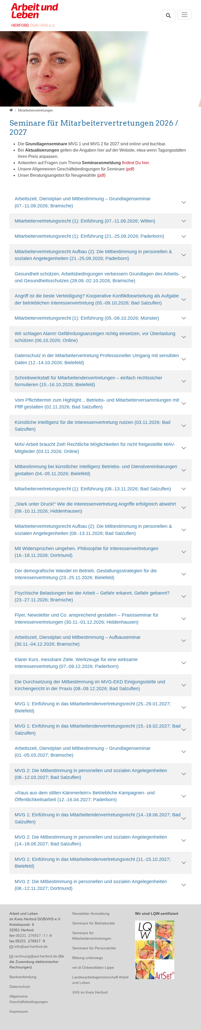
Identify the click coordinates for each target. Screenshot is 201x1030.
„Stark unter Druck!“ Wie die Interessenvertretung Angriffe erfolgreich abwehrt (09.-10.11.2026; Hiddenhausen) (95, 507)
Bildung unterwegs (87, 958)
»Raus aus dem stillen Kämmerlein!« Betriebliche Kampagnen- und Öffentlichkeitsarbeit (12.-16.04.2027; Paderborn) (85, 796)
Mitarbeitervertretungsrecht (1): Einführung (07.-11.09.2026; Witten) (85, 221)
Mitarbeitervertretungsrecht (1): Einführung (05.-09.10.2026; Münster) (87, 318)
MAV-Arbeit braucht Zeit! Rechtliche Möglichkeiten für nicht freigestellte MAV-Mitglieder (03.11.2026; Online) (95, 448)
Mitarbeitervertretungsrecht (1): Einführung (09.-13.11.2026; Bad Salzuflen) (93, 488)
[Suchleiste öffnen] (168, 15)
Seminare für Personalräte (94, 948)
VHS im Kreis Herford (90, 992)
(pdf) (130, 169)
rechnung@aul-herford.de (35, 956)
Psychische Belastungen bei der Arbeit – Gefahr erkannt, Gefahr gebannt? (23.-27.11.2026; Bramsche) (92, 596)
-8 (50, 935)
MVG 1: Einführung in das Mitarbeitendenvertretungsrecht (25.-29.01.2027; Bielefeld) (93, 707)
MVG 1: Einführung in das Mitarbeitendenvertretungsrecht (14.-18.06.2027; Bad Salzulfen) (98, 818)
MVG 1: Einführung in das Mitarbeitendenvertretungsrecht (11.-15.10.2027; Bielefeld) (93, 863)
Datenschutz (19, 986)
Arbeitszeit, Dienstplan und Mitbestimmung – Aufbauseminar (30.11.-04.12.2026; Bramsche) (78, 641)
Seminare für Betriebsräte (93, 923)
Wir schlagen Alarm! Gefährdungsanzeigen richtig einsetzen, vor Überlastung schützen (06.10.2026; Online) (95, 337)
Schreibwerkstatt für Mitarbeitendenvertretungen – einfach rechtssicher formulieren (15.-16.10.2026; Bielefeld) (88, 381)
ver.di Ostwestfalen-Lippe (93, 967)
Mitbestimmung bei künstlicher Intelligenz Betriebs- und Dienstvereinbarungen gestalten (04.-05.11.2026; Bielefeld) (96, 470)
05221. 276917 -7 (30, 935)
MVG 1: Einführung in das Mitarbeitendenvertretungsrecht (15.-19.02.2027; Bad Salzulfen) (98, 729)
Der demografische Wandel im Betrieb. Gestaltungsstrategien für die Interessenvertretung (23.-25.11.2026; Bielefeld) (86, 574)
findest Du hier (135, 162)
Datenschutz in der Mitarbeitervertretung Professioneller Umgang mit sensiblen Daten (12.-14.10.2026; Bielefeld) (97, 359)
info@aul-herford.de (31, 946)
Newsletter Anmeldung (90, 913)
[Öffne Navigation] (184, 15)
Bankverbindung (22, 977)
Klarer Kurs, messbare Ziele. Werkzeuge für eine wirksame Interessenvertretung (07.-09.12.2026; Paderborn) (76, 663)
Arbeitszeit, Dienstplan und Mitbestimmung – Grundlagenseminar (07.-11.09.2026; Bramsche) (82, 202)
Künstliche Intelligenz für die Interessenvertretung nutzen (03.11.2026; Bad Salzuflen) (92, 426)
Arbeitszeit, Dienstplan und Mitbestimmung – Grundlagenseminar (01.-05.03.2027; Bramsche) (82, 752)
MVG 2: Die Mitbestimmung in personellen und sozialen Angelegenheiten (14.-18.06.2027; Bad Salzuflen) (91, 840)
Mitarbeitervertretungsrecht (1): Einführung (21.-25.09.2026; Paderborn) (89, 236)
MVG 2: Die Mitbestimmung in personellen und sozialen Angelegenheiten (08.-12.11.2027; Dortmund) (91, 885)
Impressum (18, 1011)
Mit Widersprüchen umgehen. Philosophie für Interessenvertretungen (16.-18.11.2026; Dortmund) (86, 552)
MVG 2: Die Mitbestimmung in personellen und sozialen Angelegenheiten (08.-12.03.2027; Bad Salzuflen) (91, 774)
